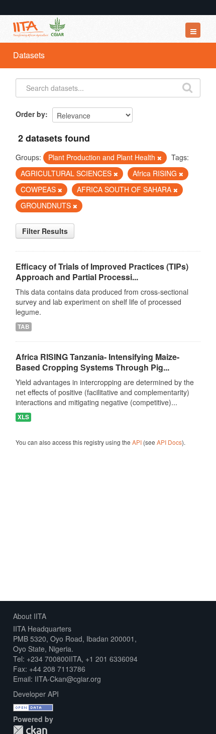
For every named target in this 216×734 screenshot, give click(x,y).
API (137, 442)
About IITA (29, 616)
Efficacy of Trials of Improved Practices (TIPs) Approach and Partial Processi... (102, 272)
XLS (23, 417)
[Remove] (159, 158)
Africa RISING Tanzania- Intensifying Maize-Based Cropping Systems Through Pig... (97, 362)
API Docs (169, 442)
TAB (24, 326)
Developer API (36, 694)
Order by (30, 114)
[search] (187, 87)
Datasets (29, 55)
